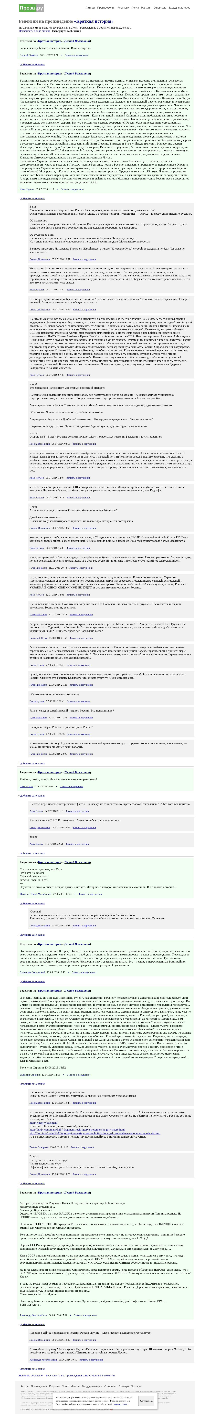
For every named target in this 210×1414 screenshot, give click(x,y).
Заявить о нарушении (76, 55)
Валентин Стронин (30, 1074)
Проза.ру (136, 1386)
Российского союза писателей (97, 1409)
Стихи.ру (124, 1386)
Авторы (90, 7)
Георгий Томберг (29, 55)
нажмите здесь (120, 1404)
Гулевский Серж (38, 567)
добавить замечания (32, 64)
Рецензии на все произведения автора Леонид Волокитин (80, 1375)
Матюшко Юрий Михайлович (35, 894)
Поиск (135, 7)
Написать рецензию (31, 1375)
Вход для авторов (179, 7)
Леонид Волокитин (77, 40)
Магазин (146, 7)
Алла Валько (26, 786)
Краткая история (49, 40)
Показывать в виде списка (34, 30)
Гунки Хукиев (37, 665)
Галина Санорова (39, 1147)
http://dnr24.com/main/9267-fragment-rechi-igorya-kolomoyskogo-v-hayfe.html (77, 1129)
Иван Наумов (27, 189)
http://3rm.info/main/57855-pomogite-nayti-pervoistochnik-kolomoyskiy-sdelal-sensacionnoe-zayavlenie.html (95, 1133)
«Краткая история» (94, 21)
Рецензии (123, 7)
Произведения (106, 7)
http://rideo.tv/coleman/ (43, 1122)
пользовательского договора (151, 1391)
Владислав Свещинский (32, 972)
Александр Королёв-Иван (33, 1315)
